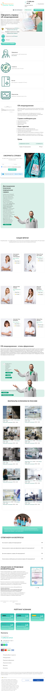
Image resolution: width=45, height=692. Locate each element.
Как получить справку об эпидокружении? (11, 543)
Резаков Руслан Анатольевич (40, 254)
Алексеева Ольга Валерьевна (16, 319)
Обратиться (7, 224)
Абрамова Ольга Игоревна (16, 287)
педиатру (11, 350)
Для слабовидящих (18, 10)
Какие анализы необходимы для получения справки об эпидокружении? (18, 559)
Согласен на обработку (11, 166)
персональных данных (16, 167)
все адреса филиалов (5, 642)
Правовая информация (7, 395)
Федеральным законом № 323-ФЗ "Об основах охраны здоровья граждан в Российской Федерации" (9, 206)
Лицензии (9, 372)
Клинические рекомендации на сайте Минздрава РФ (11, 591)
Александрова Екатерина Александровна (16, 255)
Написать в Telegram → (18, 174)
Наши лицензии (14, 55)
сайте (42, 135)
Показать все (18, 604)
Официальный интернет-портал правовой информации (11, 589)
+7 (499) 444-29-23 (30, 2)
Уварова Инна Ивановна (39, 319)
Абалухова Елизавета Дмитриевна (39, 288)
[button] (8, 43)
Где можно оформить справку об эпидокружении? (13, 553)
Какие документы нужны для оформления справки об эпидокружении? (18, 548)
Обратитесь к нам (6, 219)
